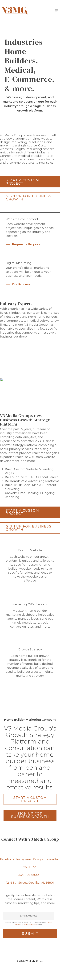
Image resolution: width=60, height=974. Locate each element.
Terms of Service (30, 924)
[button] (56, 10)
